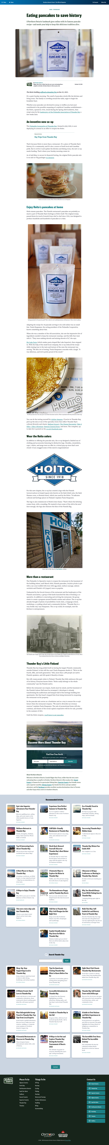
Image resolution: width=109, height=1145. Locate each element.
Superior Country (63, 782)
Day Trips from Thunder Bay (46, 137)
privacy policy (68, 765)
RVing (36, 1106)
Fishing (37, 1091)
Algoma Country (47, 785)
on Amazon (50, 158)
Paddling (37, 1103)
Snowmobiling (39, 1108)
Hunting (37, 1094)
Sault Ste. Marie (23, 1091)
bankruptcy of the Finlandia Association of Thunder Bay (60, 112)
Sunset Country (23, 1097)
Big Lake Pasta (32, 342)
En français (95, 2)
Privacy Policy (68, 1140)
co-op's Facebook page (54, 429)
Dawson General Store (52, 426)
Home (12, 2)
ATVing (37, 1083)
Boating (37, 1085)
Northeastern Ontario (25, 1088)
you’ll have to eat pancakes (54, 715)
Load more (55, 1067)
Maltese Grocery (53, 424)
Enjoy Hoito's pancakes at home (45, 207)
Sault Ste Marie (94, 1102)
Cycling (37, 1088)
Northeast (41, 787)
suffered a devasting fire (48, 92)
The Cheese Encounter (68, 424)
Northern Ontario (39, 82)
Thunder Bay (56, 9)
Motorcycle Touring (40, 1097)
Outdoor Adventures (40, 1100)
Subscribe (103, 2)
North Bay (22, 1085)
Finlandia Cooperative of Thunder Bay (43, 126)
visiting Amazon (57, 419)
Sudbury (21, 1094)
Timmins (21, 1106)
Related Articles (38, 134)
